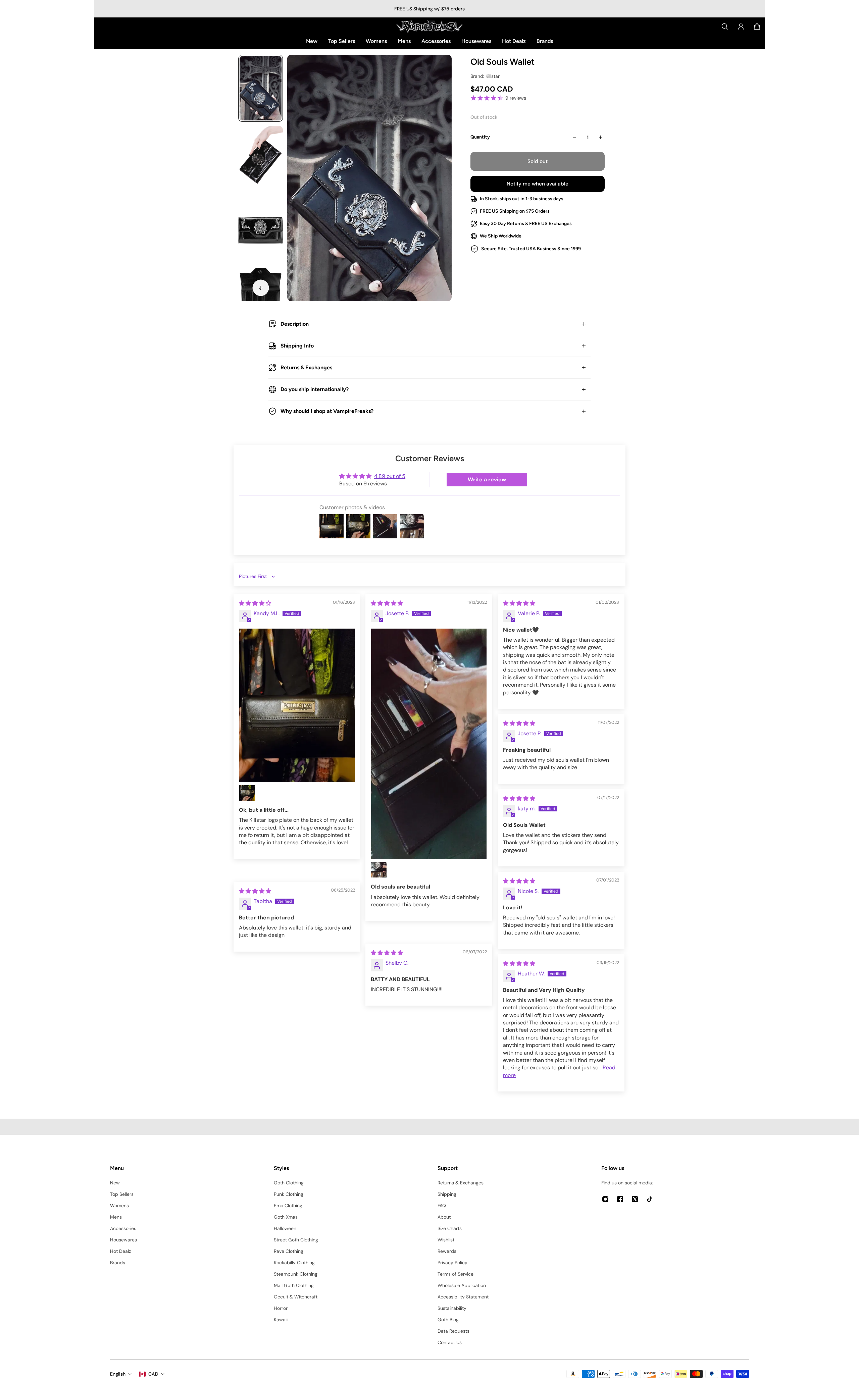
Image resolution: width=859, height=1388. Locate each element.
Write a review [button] (487, 479)
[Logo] (429, 26)
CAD (153, 1374)
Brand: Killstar (485, 76)
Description (295, 324)
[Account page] (741, 26)
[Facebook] (620, 1199)
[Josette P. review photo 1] (429, 744)
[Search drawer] (725, 26)
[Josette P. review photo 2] (379, 870)
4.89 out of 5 (389, 476)
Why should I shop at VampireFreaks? (327, 411)
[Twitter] (634, 1199)
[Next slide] (261, 288)
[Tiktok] (649, 1199)
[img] (255, 603)
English (117, 1374)
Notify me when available (537, 183)
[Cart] (757, 26)
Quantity (480, 137)
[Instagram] (605, 1199)
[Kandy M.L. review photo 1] (297, 705)
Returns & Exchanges (306, 367)
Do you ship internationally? (315, 389)
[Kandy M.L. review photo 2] (247, 793)
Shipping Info (297, 345)
